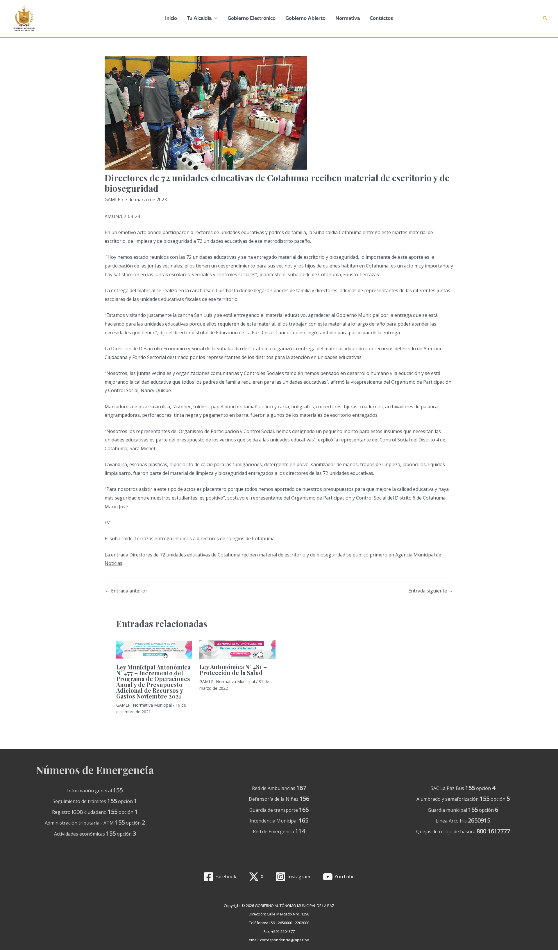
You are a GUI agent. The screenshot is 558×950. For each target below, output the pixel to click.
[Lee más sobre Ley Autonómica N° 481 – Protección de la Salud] (237, 650)
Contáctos (381, 18)
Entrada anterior (126, 590)
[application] (214, 18)
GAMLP (113, 199)
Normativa (347, 18)
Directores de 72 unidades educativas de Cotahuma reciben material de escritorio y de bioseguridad (237, 555)
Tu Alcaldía (199, 18)
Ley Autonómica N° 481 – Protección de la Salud (233, 669)
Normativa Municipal (152, 705)
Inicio (171, 18)
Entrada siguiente (430, 590)
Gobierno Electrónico (252, 18)
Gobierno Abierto (305, 18)
